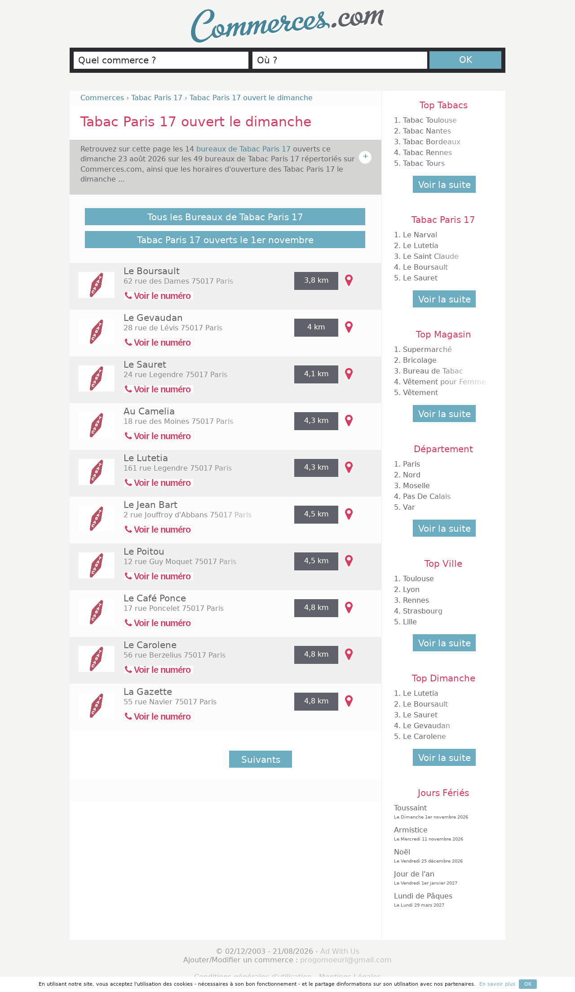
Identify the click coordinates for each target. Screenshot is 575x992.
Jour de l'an (425, 877)
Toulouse (418, 578)
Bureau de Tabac (433, 371)
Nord (411, 475)
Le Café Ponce (155, 598)
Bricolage (420, 360)
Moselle (416, 485)
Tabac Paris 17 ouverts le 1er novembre (225, 240)
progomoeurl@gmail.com (346, 960)
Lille (410, 622)
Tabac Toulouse (430, 120)
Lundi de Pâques (423, 899)
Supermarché (427, 349)
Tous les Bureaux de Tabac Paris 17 (225, 217)
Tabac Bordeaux (431, 142)
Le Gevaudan (153, 317)
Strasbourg (422, 611)
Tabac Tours (424, 163)
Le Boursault (152, 271)
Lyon (411, 589)
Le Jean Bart (150, 504)
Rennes (416, 600)
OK (465, 59)
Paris (411, 464)
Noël (428, 855)
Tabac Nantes (427, 131)
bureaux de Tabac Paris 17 (244, 149)
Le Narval (420, 235)
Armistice (428, 833)
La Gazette (148, 691)
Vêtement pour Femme (444, 382)
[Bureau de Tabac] (92, 291)
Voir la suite (444, 184)
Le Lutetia (146, 458)
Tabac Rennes (427, 152)
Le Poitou (144, 551)
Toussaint (431, 811)
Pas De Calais (427, 496)
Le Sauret (145, 364)
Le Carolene (150, 645)
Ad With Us (339, 951)
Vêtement (420, 392)
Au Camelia (149, 411)
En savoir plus (497, 984)
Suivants (260, 759)
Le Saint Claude (431, 256)
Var (409, 507)
